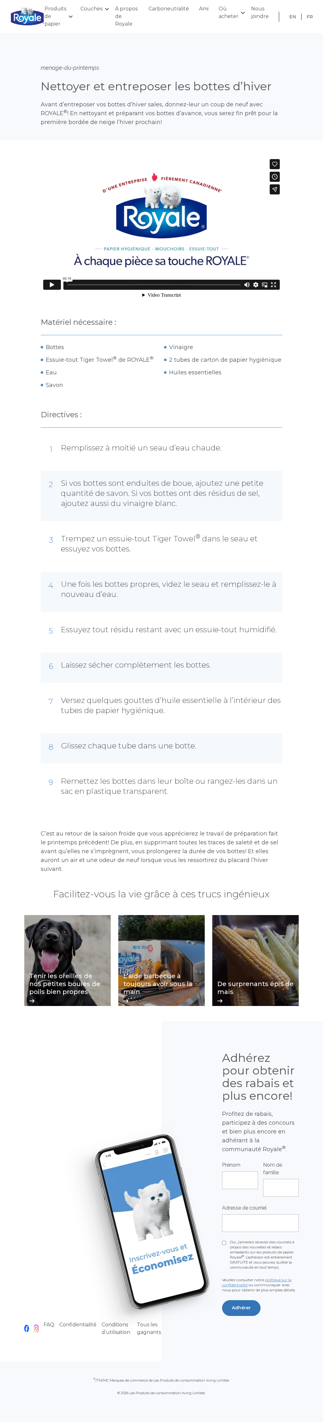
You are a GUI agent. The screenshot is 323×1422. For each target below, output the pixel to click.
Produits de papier (55, 16)
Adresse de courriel (244, 1208)
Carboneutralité (169, 9)
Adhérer (241, 1308)
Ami (203, 9)
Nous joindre (260, 12)
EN (292, 17)
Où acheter (228, 12)
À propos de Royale (126, 16)
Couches (91, 9)
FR (310, 17)
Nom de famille (272, 1168)
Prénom (231, 1165)
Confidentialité (78, 1325)
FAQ (49, 1325)
